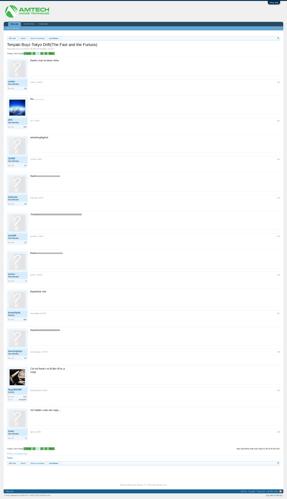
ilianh (11, 431)
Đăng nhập (274, 2)
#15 (278, 236)
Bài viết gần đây (13, 28)
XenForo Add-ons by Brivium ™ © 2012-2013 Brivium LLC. (143, 485)
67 (25, 358)
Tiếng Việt (9, 491)
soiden (11, 81)
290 (24, 319)
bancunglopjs (15, 351)
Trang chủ (261, 491)
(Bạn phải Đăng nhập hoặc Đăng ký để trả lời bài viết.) (258, 449)
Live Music (24, 49)
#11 (278, 82)
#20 (278, 432)
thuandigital (14, 312)
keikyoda (12, 197)
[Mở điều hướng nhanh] (278, 38)
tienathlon (43, 49)
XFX (10, 120)
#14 (278, 198)
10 (25, 165)
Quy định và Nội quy (274, 495)
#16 (278, 275)
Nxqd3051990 (15, 389)
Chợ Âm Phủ (29, 24)
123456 (11, 158)
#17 (278, 313)
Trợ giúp (251, 491)
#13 (278, 159)
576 (24, 397)
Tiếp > (51, 53)
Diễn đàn (14, 24)
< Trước (27, 53)
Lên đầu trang (272, 491)
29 (25, 204)
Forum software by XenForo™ (27, 495)
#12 (278, 121)
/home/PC (22, 400)
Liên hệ (243, 491)
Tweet (10, 458)
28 (25, 88)
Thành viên (43, 24)
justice (11, 274)
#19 (278, 390)
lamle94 (12, 235)
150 (24, 127)
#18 (278, 352)
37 (25, 242)
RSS (280, 491)
